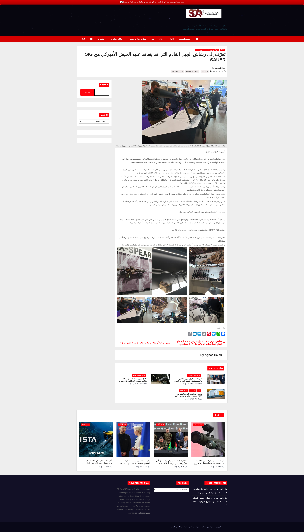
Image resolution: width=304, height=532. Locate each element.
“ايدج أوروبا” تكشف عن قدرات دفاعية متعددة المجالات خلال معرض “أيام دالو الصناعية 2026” (132, 381)
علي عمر (192, 390)
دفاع (160, 39)
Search (104, 84)
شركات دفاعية (160, 424)
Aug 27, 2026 (104, 467)
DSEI (222, 50)
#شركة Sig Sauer (177, 71)
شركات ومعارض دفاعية (137, 39)
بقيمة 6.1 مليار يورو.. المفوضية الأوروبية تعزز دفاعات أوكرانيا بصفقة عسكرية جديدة (133, 463)
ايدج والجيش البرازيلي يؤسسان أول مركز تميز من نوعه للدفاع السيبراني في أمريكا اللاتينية (171, 463)
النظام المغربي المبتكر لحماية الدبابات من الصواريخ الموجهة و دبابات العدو (209, 501)
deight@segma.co (142, 513)
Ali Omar (198, 384)
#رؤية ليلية (205, 71)
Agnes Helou (220, 68)
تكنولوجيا (101, 39)
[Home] (197, 39)
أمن (153, 39)
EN (91, 39)
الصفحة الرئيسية (185, 39)
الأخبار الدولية (122, 424)
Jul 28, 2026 (189, 399)
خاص (199, 390)
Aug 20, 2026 (188, 384)
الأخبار (171, 39)
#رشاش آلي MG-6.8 (192, 71)
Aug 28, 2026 (216, 467)
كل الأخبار (210, 527)
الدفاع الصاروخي (198, 424)
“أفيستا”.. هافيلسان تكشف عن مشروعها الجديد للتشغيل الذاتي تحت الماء (96, 463)
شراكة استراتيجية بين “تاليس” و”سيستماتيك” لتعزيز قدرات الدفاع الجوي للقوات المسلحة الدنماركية (188, 381)
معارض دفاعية (199, 50)
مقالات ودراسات (116, 39)
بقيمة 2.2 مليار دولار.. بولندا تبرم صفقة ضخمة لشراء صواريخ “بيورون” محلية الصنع (208, 463)
